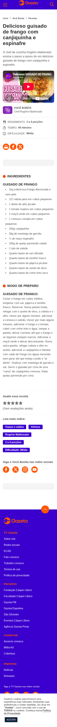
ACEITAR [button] (11, 720)
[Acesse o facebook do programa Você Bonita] (6, 469)
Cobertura (9, 653)
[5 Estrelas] (21, 403)
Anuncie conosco (13, 641)
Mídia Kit (9, 647)
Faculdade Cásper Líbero (18, 596)
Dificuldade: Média (16, 450)
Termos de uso (12, 569)
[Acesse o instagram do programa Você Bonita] (25, 469)
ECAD (7, 551)
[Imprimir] (6, 147)
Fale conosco (11, 557)
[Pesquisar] (52, 4)
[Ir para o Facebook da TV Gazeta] (13, 147)
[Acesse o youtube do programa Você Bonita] (34, 469)
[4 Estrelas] (17, 403)
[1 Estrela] (5, 403)
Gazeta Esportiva (13, 608)
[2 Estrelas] (9, 403)
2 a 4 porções (13, 442)
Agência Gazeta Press (16, 626)
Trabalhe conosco (14, 563)
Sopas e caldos (14, 426)
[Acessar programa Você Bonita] (7, 110)
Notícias (8, 670)
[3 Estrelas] (13, 403)
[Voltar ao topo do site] (45, 509)
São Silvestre (11, 614)
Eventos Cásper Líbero (17, 620)
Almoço (35, 426)
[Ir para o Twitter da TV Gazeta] (20, 147)
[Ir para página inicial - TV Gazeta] (28, 521)
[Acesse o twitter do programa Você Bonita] (15, 469)
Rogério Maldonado (17, 434)
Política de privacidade (16, 575)
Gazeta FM (10, 602)
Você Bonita (23, 108)
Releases (9, 676)
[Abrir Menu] (5, 4)
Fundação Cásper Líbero (18, 590)
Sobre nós (9, 538)
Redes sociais (12, 545)
